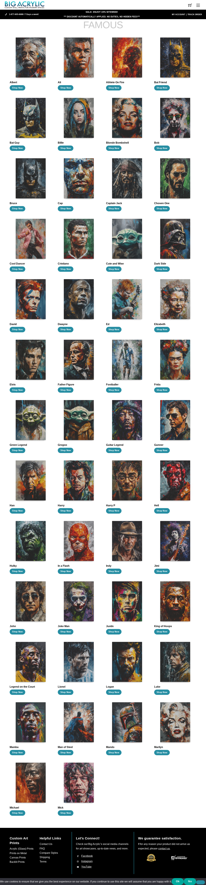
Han (12, 505)
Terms (43, 861)
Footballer (112, 384)
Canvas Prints (18, 857)
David (13, 324)
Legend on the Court (22, 686)
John (13, 626)
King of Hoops (163, 626)
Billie (61, 142)
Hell (156, 505)
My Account (178, 14)
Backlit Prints (17, 862)
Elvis (13, 384)
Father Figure (66, 384)
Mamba (14, 747)
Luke (157, 686)
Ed (107, 324)
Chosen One (161, 203)
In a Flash (64, 565)
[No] (200, 882)
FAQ (42, 848)
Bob (156, 142)
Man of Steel (65, 747)
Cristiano (63, 263)
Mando (110, 747)
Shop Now (17, 88)
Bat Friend (160, 82)
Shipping (45, 857)
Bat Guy (14, 142)
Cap (60, 203)
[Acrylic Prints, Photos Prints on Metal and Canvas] (25, 5)
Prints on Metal (18, 853)
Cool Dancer (17, 263)
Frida (157, 384)
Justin (110, 626)
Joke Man (64, 626)
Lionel (61, 686)
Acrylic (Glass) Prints (21, 848)
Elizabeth (159, 324)
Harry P (110, 505)
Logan (110, 686)
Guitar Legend (114, 445)
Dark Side (160, 263)
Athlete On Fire (115, 82)
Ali (59, 82)
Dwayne (63, 324)
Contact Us (46, 844)
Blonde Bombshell (117, 142)
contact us (164, 848)
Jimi (156, 565)
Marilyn (158, 747)
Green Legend (18, 445)
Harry (61, 505)
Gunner (158, 445)
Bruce (13, 203)
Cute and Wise (115, 263)
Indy (108, 565)
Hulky (13, 565)
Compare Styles (49, 853)
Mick (60, 807)
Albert (13, 82)
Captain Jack (114, 203)
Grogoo (62, 445)
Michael (14, 807)
